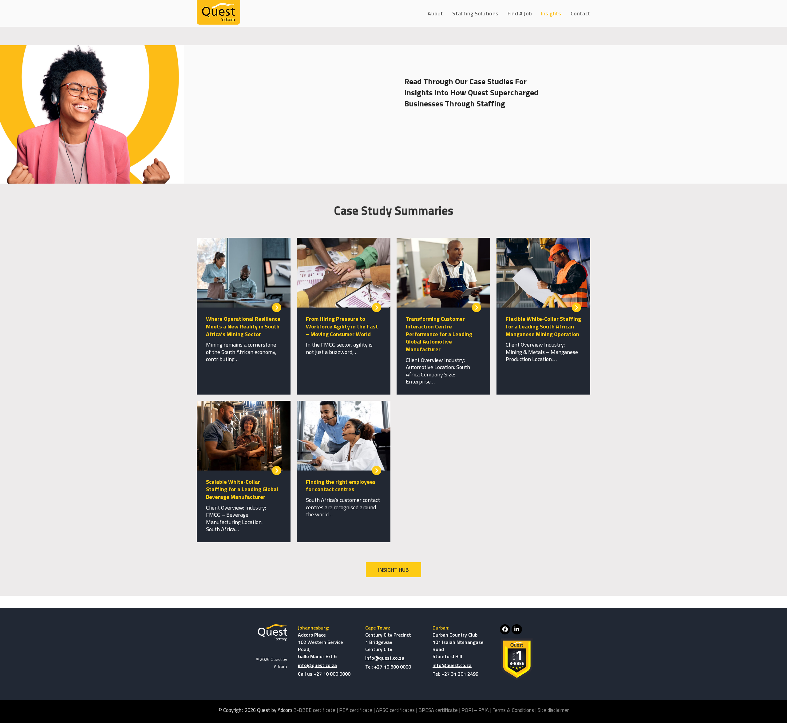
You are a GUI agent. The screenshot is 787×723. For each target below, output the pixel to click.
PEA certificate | (357, 710)
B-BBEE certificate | (316, 710)
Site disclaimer (553, 710)
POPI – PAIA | (476, 710)
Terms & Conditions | (515, 710)
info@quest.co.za (317, 665)
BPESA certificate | (439, 710)
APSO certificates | (397, 710)
